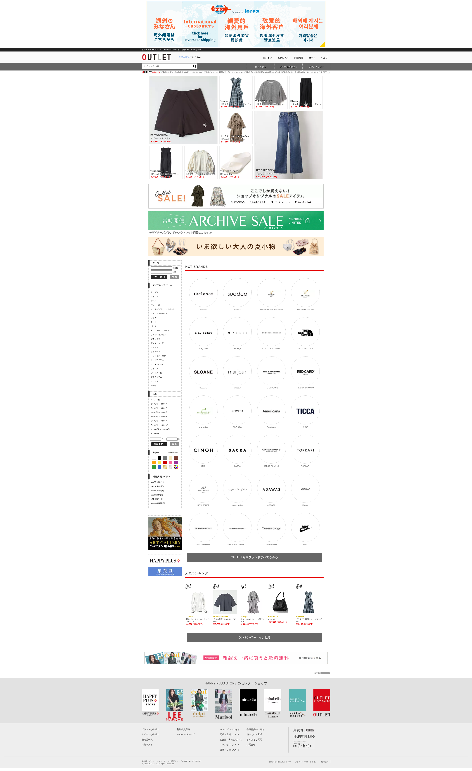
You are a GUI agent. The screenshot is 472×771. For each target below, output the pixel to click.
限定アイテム (156, 377)
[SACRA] (237, 449)
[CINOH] (203, 449)
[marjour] (237, 371)
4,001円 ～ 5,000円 (159, 417)
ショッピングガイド (230, 729)
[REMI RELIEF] (203, 488)
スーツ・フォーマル (159, 313)
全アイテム (260, 66)
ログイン (267, 57)
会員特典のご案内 (255, 729)
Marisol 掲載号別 (158, 503)
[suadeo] (237, 292)
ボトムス (154, 296)
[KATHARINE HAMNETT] (237, 527)
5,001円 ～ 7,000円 (159, 421)
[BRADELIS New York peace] (271, 292)
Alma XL (271, 619)
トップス (154, 292)
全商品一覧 (147, 739)
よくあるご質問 (254, 739)
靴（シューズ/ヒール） (160, 330)
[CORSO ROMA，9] (271, 449)
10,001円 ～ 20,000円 (160, 429)
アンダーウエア (157, 343)
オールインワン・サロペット (163, 309)
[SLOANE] (203, 371)
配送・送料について (230, 734)
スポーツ (154, 347)
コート (153, 322)
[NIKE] (305, 527)
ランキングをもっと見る (254, 637)
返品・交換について (230, 749)
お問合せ (251, 744)
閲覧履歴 (298, 57)
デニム (153, 301)
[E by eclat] (203, 331)
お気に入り (283, 57)
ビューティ (155, 352)
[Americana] (271, 410)
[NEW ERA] (237, 410)
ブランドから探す (150, 729)
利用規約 (324, 762)
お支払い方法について (231, 739)
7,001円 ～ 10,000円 (160, 425)
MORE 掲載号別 (157, 482)
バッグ (153, 326)
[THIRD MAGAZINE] (203, 527)
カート (312, 57)
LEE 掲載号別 (156, 499)
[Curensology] (271, 527)
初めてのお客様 (254, 734)
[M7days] (237, 331)
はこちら (189, 57)
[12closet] (203, 292)
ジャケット (155, 318)
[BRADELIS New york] (305, 292)
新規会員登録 (183, 729)
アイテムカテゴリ (288, 66)
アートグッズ (156, 373)
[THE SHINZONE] (271, 371)
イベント (154, 381)
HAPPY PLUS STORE (221, 683)
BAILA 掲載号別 (157, 486)
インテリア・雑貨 (158, 356)
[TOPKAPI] (305, 449)
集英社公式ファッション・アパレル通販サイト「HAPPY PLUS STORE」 (172, 761)
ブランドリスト (316, 66)
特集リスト (147, 744)
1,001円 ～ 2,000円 (159, 404)
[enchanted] (203, 410)
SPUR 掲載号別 (157, 491)
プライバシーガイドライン (306, 762)
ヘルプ (324, 57)
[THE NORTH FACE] (305, 331)
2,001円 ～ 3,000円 (159, 408)
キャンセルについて (230, 744)
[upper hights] (237, 488)
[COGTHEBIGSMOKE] (271, 331)
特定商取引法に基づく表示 (280, 762)
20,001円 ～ (156, 434)
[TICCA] (305, 410)
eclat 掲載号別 (157, 495)
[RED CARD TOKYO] (305, 371)
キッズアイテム (157, 360)
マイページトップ (186, 734)
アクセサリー (156, 339)
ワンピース (155, 305)
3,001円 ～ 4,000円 (159, 412)
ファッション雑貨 (158, 335)
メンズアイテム (157, 364)
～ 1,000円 (155, 400)
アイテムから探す (150, 734)
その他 (153, 386)
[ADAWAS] (271, 488)
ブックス (154, 369)
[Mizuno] (305, 488)
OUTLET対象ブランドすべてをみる (254, 557)
